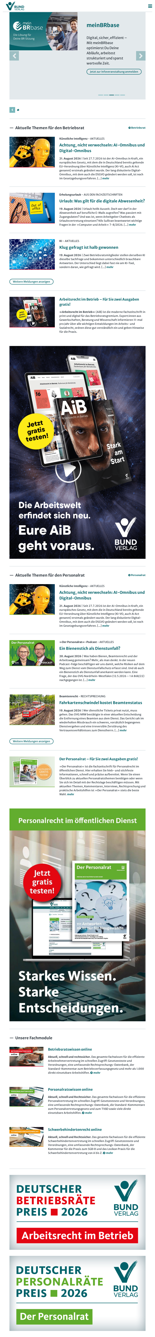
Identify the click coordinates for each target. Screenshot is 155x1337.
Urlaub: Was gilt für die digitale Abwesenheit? (102, 201)
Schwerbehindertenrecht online (75, 1129)
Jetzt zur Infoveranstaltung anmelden (114, 71)
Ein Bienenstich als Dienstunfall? (89, 648)
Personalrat (138, 575)
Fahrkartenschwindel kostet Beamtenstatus (100, 702)
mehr (70, 794)
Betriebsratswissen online (70, 1049)
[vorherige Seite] (12, 110)
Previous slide (14, 56)
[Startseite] (18, 110)
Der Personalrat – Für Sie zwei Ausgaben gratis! (98, 759)
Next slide (141, 56)
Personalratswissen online (70, 1089)
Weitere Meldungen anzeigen (31, 281)
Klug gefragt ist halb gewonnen (88, 247)
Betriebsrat (138, 127)
